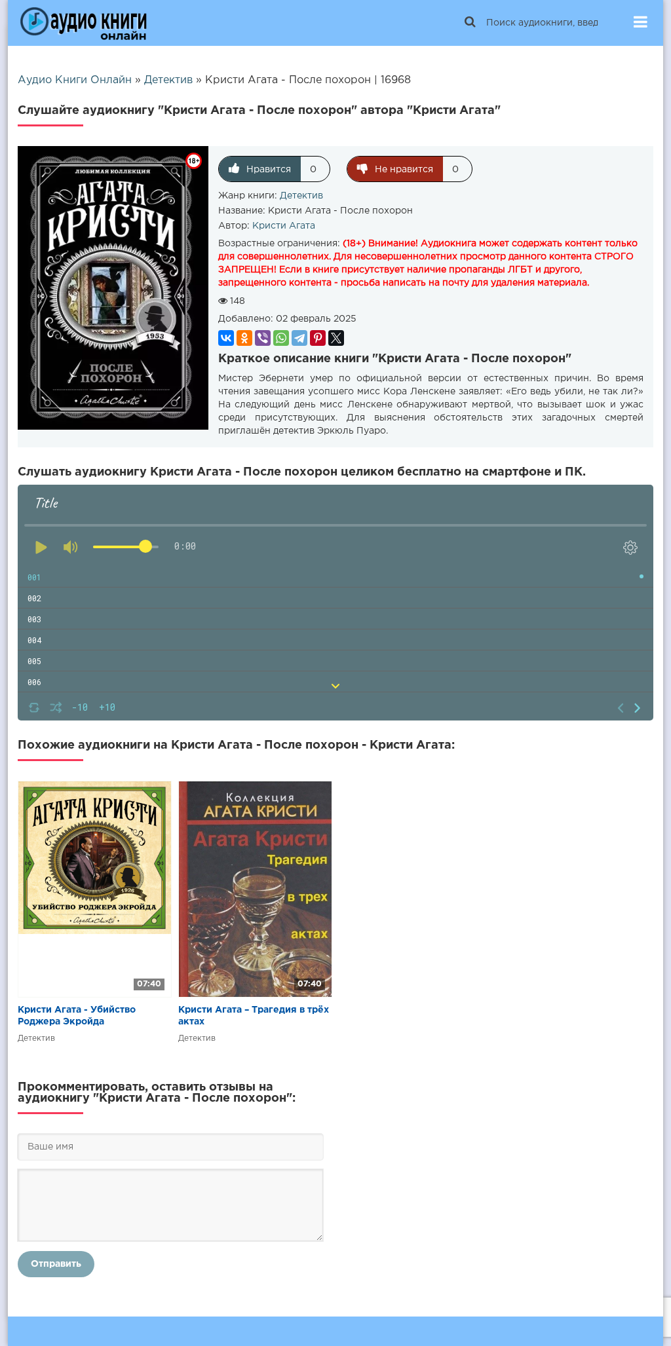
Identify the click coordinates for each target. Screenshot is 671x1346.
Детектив (301, 196)
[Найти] (470, 23)
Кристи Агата (283, 226)
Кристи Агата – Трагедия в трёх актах (253, 1016)
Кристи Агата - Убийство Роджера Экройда (77, 1016)
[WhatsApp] (281, 338)
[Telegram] (299, 338)
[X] (336, 338)
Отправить (56, 1264)
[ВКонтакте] (226, 338)
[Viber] (263, 338)
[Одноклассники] (244, 338)
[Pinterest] (318, 338)
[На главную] (83, 23)
